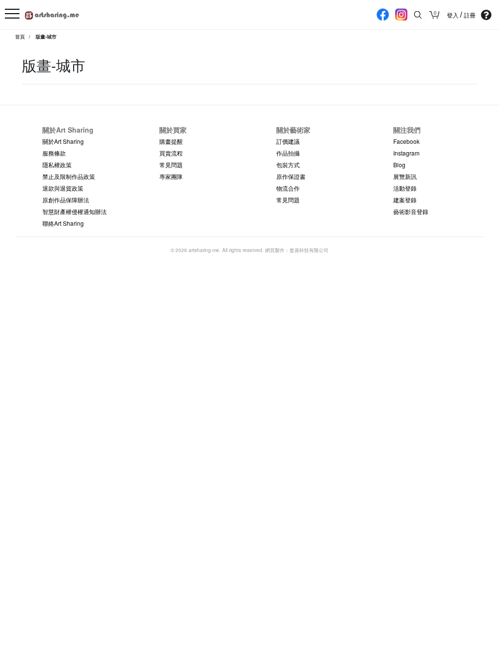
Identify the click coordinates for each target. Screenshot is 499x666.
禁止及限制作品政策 (68, 176)
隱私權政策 (57, 164)
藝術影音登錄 (410, 211)
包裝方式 (288, 164)
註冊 (470, 15)
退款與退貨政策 (62, 188)
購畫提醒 (171, 141)
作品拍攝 (288, 153)
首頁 (20, 36)
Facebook (406, 141)
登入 (453, 15)
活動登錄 (405, 188)
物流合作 (288, 188)
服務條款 (54, 153)
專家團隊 (171, 176)
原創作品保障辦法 (65, 200)
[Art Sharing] (52, 14)
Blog (399, 164)
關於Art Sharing (63, 141)
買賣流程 (171, 153)
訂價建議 (288, 141)
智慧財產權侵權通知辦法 (74, 211)
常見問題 (171, 164)
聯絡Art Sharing (63, 223)
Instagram (406, 153)
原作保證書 (291, 176)
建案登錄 (405, 200)
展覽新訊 (405, 176)
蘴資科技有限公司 (308, 250)
